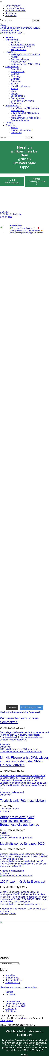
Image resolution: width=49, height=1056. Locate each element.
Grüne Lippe (6, 28)
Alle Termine (16, 205)
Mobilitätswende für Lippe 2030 (22, 843)
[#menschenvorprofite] (24, 661)
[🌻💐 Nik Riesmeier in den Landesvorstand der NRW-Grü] (24, 495)
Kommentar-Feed (13, 980)
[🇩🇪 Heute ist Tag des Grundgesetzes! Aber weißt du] (24, 566)
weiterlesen (5, 747)
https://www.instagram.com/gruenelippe (19, 987)
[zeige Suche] (1, 23)
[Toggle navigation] (1, 1)
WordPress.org (12, 982)
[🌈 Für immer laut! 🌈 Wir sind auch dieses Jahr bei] (24, 414)
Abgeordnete (6, 909)
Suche (3, 20)
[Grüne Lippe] (3, 25)
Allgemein (5, 744)
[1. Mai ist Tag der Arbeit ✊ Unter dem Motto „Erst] (24, 685)
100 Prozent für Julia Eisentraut (22, 881)
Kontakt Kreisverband (12, 181)
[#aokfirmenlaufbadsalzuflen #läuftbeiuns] (24, 658)
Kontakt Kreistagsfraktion (37, 181)
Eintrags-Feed (12, 978)
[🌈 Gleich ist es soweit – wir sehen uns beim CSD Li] (24, 257)
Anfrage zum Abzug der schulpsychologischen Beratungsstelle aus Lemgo (19, 820)
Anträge (4, 833)
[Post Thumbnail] (20, 712)
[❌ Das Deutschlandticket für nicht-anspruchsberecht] (24, 379)
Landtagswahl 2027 (37, 909)
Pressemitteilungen (9, 809)
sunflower (23, 1018)
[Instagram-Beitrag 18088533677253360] (24, 665)
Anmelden (10, 975)
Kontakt (24, 1055)
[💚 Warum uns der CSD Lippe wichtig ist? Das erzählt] (24, 295)
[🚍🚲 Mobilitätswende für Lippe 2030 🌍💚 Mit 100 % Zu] (24, 616)
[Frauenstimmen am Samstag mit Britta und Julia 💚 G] (24, 338)
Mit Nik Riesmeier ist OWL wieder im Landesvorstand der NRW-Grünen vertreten (24, 761)
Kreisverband (17, 792)
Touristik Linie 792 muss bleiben (23, 800)
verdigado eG (6, 1020)
